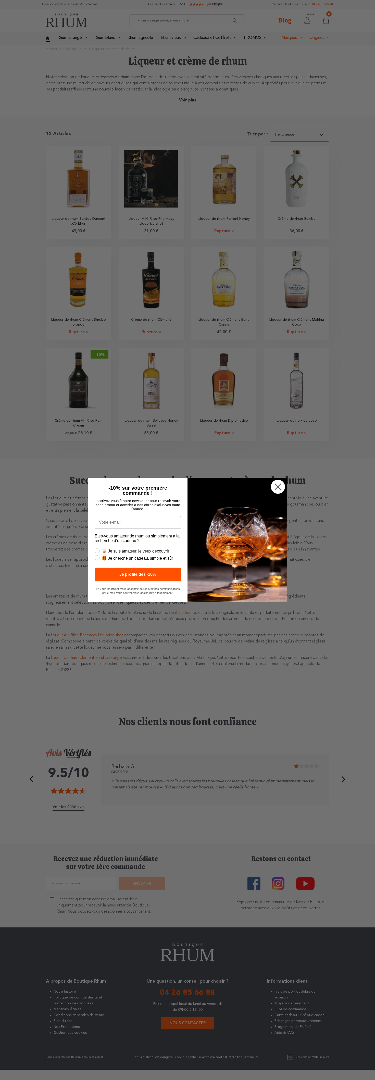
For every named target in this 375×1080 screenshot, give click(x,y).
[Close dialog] (278, 487)
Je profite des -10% (137, 574)
